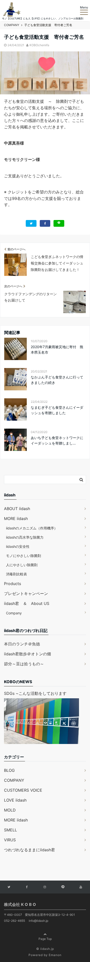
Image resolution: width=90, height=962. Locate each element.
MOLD (10, 810)
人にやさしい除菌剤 (22, 565)
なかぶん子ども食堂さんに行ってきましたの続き (57, 380)
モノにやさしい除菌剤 (23, 556)
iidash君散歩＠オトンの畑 (27, 653)
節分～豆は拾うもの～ (24, 663)
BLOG (9, 770)
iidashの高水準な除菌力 (25, 537)
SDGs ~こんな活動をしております (35, 693)
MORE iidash (16, 518)
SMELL (10, 829)
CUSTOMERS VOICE (23, 790)
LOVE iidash (15, 800)
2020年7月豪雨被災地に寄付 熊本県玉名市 (57, 349)
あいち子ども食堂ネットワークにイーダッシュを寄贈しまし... (57, 440)
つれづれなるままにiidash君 (29, 849)
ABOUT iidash (17, 508)
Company (14, 613)
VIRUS (10, 839)
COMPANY (14, 780)
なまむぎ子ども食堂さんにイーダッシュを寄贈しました (57, 410)
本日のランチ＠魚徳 (22, 643)
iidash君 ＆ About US (26, 603)
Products (12, 583)
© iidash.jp (45, 949)
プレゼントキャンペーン (26, 593)
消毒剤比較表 (16, 574)
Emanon (55, 955)
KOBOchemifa (39, 45)
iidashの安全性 (18, 546)
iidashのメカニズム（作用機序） (32, 528)
